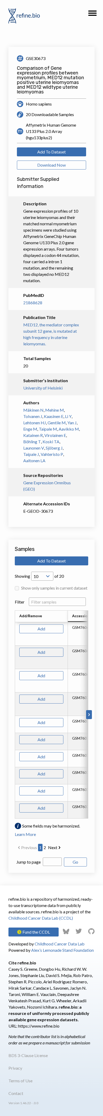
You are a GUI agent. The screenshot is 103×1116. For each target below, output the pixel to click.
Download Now (51, 164)
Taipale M (48, 428)
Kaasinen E (53, 416)
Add (41, 628)
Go (75, 861)
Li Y (68, 416)
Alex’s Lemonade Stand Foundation (62, 950)
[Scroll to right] (89, 714)
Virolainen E (55, 435)
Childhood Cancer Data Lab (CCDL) (40, 917)
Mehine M (54, 409)
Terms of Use (20, 1080)
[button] (92, 15)
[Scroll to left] (14, 714)
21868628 (32, 302)
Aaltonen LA (34, 460)
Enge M (30, 428)
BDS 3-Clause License (28, 1055)
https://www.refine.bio (38, 1025)
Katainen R (33, 435)
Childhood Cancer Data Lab (60, 943)
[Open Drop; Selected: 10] (42, 576)
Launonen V (33, 447)
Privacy (15, 1067)
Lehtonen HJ (34, 422)
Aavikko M (69, 428)
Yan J (72, 422)
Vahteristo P (52, 454)
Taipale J (31, 454)
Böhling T (32, 441)
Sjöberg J (54, 447)
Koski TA (51, 441)
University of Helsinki (43, 387)
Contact (15, 1093)
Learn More (25, 834)
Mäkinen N (33, 409)
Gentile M (57, 422)
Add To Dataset (51, 151)
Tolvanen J (32, 416)
